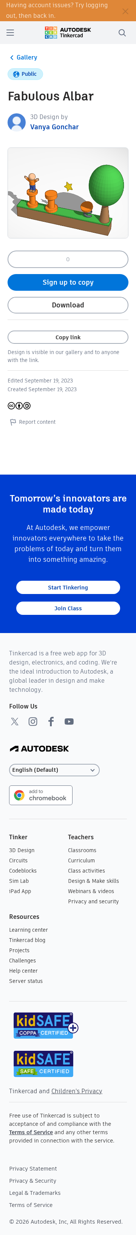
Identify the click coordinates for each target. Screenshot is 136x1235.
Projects (19, 950)
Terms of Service (31, 1132)
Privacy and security (93, 901)
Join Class (68, 608)
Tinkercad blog (27, 940)
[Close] (125, 11)
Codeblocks (23, 871)
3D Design (21, 850)
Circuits (18, 860)
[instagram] (33, 721)
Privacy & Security (32, 1181)
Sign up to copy (68, 282)
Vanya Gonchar (54, 127)
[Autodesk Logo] (39, 749)
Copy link (68, 337)
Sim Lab (19, 881)
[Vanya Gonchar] (17, 122)
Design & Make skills (93, 881)
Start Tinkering (68, 587)
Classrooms (82, 850)
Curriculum (81, 860)
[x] (14, 721)
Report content (37, 422)
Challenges (22, 960)
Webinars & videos (91, 891)
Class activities (86, 871)
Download (68, 305)
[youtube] (69, 721)
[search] (122, 32)
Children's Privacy (76, 1091)
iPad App (20, 891)
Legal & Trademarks (35, 1193)
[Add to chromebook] (41, 794)
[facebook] (51, 721)
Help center (23, 971)
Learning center (28, 930)
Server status (26, 981)
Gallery (27, 57)
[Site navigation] (10, 32)
